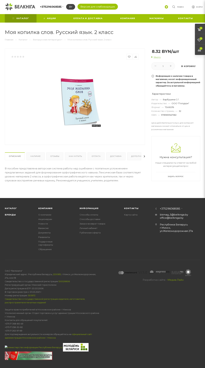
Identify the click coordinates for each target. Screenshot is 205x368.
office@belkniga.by (171, 217)
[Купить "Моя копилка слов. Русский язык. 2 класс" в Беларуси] (80, 100)
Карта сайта (130, 214)
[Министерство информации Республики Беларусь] (34, 347)
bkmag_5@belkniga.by (174, 214)
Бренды (10, 214)
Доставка (116, 156)
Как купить (75, 156)
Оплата (96, 156)
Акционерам (45, 219)
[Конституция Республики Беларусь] (29, 355)
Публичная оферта (90, 232)
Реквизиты (44, 237)
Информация (89, 208)
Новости (43, 223)
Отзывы (54, 156)
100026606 (64, 281)
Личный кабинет (88, 228)
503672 (31, 295)
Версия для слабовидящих (97, 6)
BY (70, 6)
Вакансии (43, 228)
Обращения (45, 249)
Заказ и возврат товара (92, 223)
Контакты (131, 208)
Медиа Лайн (176, 279)
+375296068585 (51, 6)
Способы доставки (90, 219)
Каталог (11, 208)
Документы (44, 232)
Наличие (35, 156)
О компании (44, 214)
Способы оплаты (89, 214)
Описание (15, 156)
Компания (45, 208)
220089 (57, 274)
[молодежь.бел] (76, 347)
